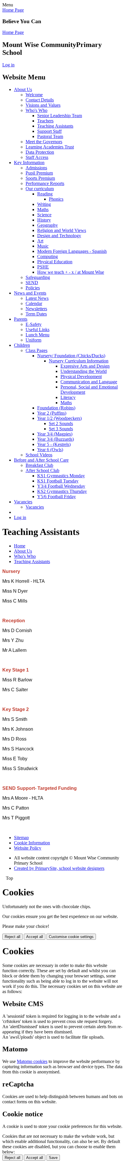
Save (53, 1157)
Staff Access (37, 157)
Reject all (12, 937)
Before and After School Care (41, 460)
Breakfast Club (39, 465)
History (44, 219)
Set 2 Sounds (61, 423)
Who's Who (36, 110)
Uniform (33, 340)
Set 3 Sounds (61, 428)
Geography (47, 225)
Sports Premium (40, 178)
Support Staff (49, 131)
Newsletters (36, 308)
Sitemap (21, 837)
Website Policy (27, 848)
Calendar (34, 303)
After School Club (42, 470)
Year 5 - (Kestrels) (54, 444)
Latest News (37, 298)
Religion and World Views (61, 230)
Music (43, 246)
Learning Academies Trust (50, 146)
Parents (20, 319)
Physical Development (81, 376)
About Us (23, 89)
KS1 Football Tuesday (57, 480)
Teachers (45, 120)
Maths (43, 209)
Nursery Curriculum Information (78, 360)
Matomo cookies (32, 1061)
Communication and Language (88, 381)
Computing (47, 256)
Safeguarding (38, 277)
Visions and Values (43, 105)
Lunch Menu (37, 334)
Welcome (34, 94)
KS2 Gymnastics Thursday (62, 491)
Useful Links (37, 329)
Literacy (68, 397)
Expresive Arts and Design (85, 366)
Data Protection (40, 152)
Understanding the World (83, 371)
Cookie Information (32, 842)
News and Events (30, 293)
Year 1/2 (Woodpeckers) (59, 418)
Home (19, 545)
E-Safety (34, 324)
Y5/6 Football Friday (56, 496)
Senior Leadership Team (59, 115)
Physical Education (54, 261)
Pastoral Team (50, 136)
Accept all (34, 937)
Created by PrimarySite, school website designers (59, 868)
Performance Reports (45, 183)
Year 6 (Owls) (50, 449)
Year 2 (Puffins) (51, 413)
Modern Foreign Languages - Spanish (72, 251)
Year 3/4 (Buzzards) (55, 439)
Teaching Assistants (55, 126)
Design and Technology (59, 235)
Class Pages (36, 350)
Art (40, 240)
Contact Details (40, 99)
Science (44, 214)
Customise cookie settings (71, 937)
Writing (44, 204)
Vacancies (23, 501)
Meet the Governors (44, 141)
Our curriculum (40, 188)
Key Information (29, 162)
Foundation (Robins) (56, 407)
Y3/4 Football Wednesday (61, 486)
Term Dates (36, 313)
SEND (32, 282)
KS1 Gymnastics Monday (61, 475)
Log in (8, 64)
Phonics (56, 199)
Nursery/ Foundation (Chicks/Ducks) (71, 355)
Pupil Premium (39, 172)
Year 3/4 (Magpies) (54, 433)
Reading (45, 193)
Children (22, 345)
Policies (33, 287)
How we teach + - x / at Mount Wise (70, 272)
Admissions (36, 167)
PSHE (43, 266)
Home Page (13, 10)
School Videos (39, 454)
